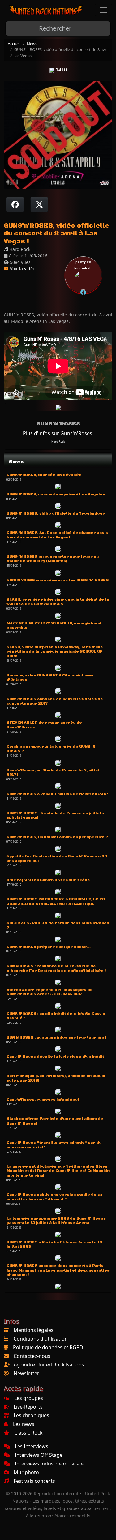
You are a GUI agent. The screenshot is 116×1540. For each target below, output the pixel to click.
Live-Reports (28, 1406)
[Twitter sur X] (39, 204)
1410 (60, 69)
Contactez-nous (32, 1356)
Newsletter (26, 1373)
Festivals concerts (34, 1481)
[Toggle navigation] (103, 10)
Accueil (14, 43)
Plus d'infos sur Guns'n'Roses (57, 433)
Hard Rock (58, 442)
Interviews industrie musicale (49, 1463)
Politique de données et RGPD (48, 1347)
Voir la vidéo (22, 269)
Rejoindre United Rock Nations (48, 1364)
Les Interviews (31, 1446)
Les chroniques (31, 1415)
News (32, 43)
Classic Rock (28, 1432)
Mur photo (26, 1472)
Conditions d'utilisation (41, 1338)
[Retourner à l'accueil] (46, 10)
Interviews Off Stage (38, 1455)
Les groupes (28, 1398)
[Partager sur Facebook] (15, 204)
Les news (23, 1424)
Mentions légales (34, 1330)
